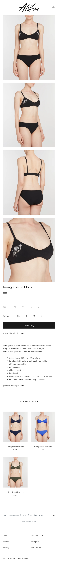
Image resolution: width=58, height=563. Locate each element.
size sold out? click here (13, 333)
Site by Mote (23, 558)
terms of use (36, 547)
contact (6, 541)
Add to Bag (29, 325)
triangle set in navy (15, 446)
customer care (37, 535)
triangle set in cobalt (43, 446)
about (5, 535)
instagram (35, 541)
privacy (6, 547)
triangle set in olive (15, 492)
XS (15, 306)
